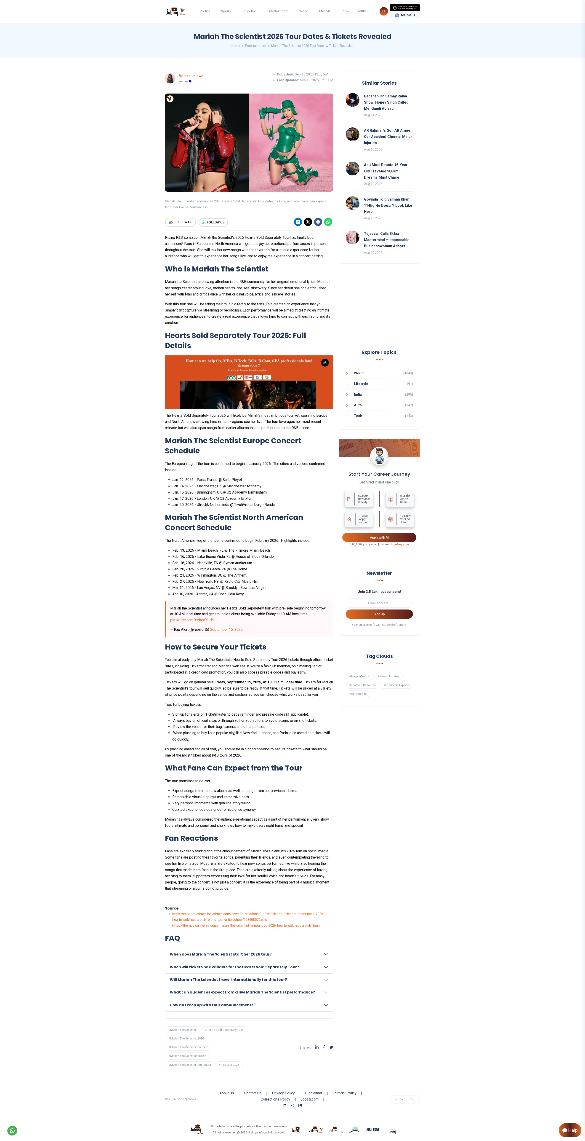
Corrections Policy (275, 1099)
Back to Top (407, 1099)
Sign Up (379, 614)
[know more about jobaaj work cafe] (391, 1129)
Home (235, 46)
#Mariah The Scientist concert (187, 1047)
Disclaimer (313, 1093)
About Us (226, 1093)
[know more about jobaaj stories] (316, 1129)
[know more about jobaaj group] (197, 1129)
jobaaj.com (401, 544)
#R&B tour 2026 (229, 1064)
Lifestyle (325, 11)
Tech (358, 416)
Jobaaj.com (309, 1099)
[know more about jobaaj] (296, 1129)
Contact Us (253, 1093)
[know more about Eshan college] (373, 1129)
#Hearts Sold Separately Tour (224, 1029)
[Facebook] (318, 222)
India (345, 11)
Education (249, 11)
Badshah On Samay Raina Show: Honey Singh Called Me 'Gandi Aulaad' (386, 102)
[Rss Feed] (300, 1105)
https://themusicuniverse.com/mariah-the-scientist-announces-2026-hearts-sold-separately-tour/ (246, 926)
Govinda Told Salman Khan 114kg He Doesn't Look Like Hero (388, 205)
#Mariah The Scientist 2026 (186, 1038)
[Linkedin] (298, 222)
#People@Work (359, 676)
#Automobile (358, 693)
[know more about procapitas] (354, 1129)
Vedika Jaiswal (191, 76)
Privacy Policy (283, 1093)
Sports (226, 11)
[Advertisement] (379, 307)
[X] (308, 222)
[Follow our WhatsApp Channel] (12, 1131)
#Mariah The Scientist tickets (187, 1056)
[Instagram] (292, 1105)
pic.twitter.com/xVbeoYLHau (192, 620)
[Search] (384, 11)
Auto (358, 405)
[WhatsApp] (328, 222)
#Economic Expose (396, 685)
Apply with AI (379, 537)
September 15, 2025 (226, 629)
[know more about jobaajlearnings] (336, 1129)
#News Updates (388, 676)
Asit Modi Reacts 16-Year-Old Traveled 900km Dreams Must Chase (386, 171)
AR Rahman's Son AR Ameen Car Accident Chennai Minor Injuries (388, 136)
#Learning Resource (362, 685)
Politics (205, 11)
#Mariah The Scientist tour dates (189, 1064)
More (362, 10)
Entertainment (278, 11)
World (303, 11)
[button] (249, 954)
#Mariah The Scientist (182, 1029)
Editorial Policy (344, 1093)
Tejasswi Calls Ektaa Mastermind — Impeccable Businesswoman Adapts (387, 239)
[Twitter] (331, 1047)
